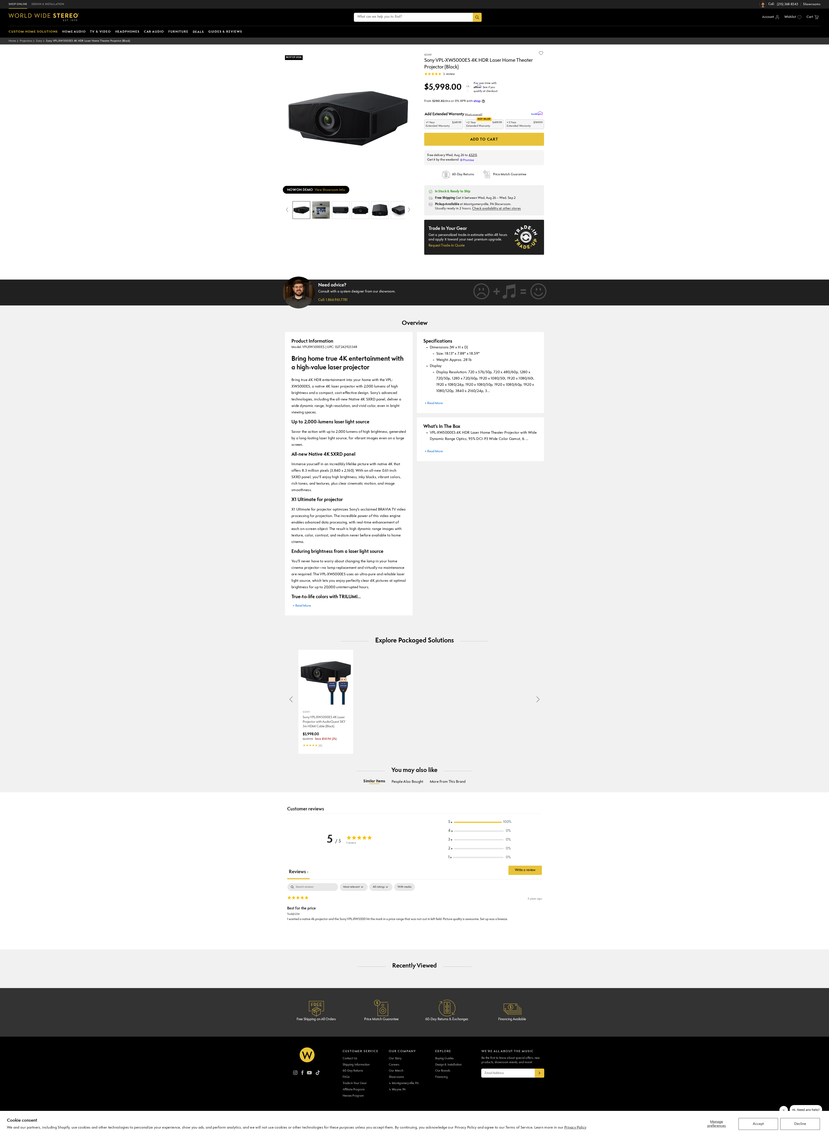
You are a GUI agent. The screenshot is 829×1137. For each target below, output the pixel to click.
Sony (39, 41)
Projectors (26, 41)
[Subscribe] (539, 1073)
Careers (394, 1064)
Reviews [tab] (298, 872)
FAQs (346, 1076)
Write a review (525, 870)
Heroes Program (353, 1095)
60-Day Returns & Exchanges (446, 1019)
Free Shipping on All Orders (316, 1019)
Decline (800, 1124)
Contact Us (350, 1058)
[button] (813, 17)
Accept (758, 1124)
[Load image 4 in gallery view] (360, 210)
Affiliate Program (354, 1089)
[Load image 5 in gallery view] (380, 210)
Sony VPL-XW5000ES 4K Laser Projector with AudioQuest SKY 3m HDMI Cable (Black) (324, 722)
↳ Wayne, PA (397, 1089)
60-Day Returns (353, 1070)
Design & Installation (448, 1064)
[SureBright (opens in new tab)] (537, 113)
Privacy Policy (575, 1127)
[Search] (477, 17)
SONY (428, 55)
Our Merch (396, 1070)
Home (12, 41)
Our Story (395, 1058)
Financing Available (512, 1019)
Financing (441, 1076)
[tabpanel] (414, 911)
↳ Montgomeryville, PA (404, 1083)
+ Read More (302, 605)
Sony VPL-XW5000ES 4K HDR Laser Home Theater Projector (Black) (88, 41)
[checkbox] (404, 887)
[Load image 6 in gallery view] (399, 210)
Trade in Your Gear (355, 1083)
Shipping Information (356, 1064)
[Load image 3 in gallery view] (341, 210)
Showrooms (396, 1076)
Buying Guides (444, 1058)
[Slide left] (287, 210)
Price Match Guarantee (381, 1019)
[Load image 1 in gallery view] (301, 210)
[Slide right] (409, 210)
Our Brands (442, 1070)
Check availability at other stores (496, 208)
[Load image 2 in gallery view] (321, 210)
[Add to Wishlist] (541, 53)
